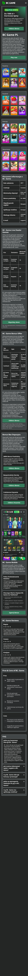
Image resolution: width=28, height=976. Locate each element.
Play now (14, 57)
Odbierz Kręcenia (14, 502)
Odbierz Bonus (14, 28)
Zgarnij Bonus (14, 613)
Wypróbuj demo (14, 322)
